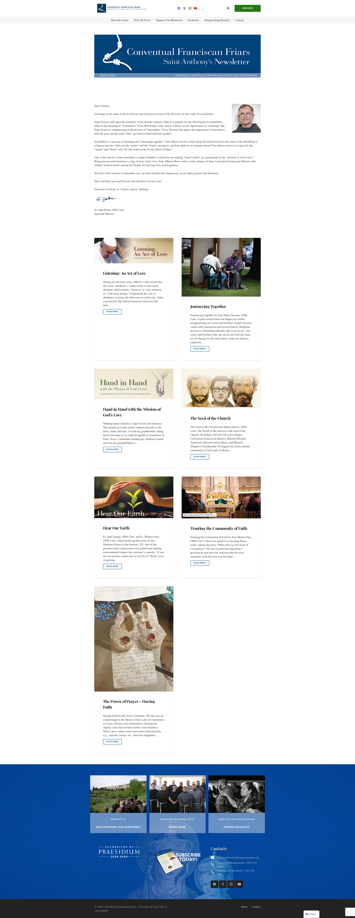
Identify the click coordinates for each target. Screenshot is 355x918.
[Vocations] (177, 804)
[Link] (118, 804)
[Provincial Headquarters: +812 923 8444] (214, 864)
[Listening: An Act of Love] (133, 250)
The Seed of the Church (210, 418)
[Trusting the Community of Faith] (221, 497)
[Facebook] (179, 8)
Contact (256, 906)
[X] (184, 8)
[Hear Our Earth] (133, 497)
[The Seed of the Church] (221, 388)
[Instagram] (190, 8)
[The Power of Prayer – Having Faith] (133, 639)
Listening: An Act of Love (124, 273)
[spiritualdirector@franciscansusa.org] (214, 857)
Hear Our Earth (116, 527)
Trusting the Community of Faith (218, 528)
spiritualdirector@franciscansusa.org (238, 857)
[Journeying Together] (221, 267)
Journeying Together (208, 306)
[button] (228, 8)
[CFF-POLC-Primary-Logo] (121, 8)
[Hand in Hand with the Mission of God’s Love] (133, 384)
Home (244, 906)
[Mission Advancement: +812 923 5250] (214, 872)
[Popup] (119, 852)
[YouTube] (195, 8)
